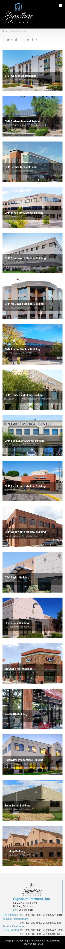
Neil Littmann (10, 915)
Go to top (38, 944)
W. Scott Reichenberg (15, 919)
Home (5, 31)
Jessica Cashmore (13, 926)
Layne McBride (11, 930)
